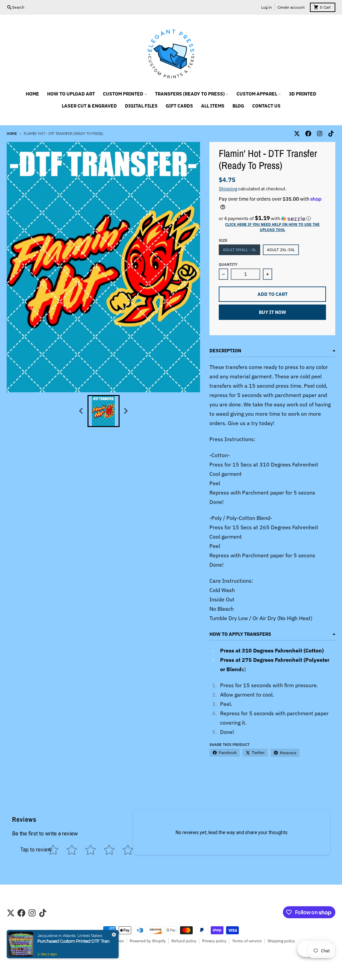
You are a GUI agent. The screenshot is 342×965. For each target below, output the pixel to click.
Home (12, 133)
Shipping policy (281, 940)
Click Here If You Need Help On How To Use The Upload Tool (272, 227)
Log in (266, 7)
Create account (291, 7)
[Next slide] (125, 411)
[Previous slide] (81, 411)
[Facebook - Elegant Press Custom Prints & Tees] (308, 133)
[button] (272, 218)
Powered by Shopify (148, 940)
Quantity (228, 264)
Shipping (228, 189)
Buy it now (272, 312)
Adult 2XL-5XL (281, 249)
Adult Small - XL (239, 249)
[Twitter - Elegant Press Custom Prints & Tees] (297, 133)
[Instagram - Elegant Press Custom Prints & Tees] (319, 133)
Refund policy (183, 940)
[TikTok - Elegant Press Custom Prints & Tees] (331, 133)
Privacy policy (214, 940)
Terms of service (247, 940)
